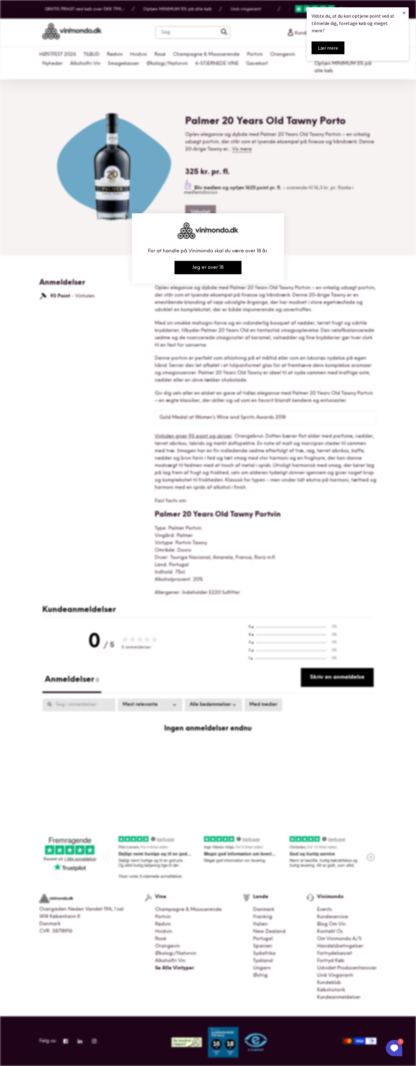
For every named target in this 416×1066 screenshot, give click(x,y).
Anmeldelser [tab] (72, 680)
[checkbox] (263, 704)
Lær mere (328, 48)
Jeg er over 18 (208, 267)
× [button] (404, 12)
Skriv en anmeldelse (337, 677)
